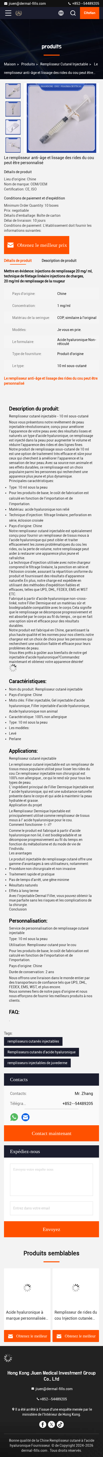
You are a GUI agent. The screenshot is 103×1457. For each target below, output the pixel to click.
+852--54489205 (85, 4)
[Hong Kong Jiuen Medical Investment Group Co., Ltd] (25, 13)
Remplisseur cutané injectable (64, 64)
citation (89, 13)
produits (28, 64)
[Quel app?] (14, 1117)
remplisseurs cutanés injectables (33, 1041)
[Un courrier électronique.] (25, 1117)
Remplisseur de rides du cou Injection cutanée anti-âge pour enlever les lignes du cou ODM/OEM (75, 1315)
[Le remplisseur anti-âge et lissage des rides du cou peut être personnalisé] (61, 118)
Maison (10, 64)
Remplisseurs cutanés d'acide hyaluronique (42, 1052)
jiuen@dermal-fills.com (27, 4)
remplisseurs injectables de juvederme (37, 1063)
